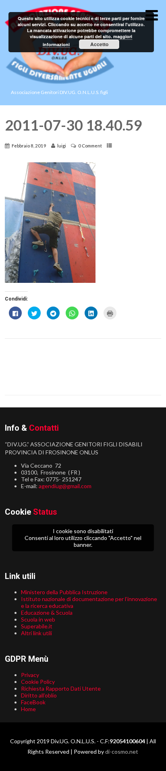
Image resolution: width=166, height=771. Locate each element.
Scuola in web (38, 619)
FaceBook (33, 702)
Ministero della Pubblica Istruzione (64, 592)
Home (28, 709)
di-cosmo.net (121, 751)
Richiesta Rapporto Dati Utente (61, 688)
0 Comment (90, 145)
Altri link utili (36, 633)
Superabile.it (36, 626)
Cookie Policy (38, 681)
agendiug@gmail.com (65, 486)
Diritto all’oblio (39, 695)
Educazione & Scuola (47, 612)
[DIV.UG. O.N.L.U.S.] (59, 85)
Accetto (99, 44)
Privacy (30, 674)
